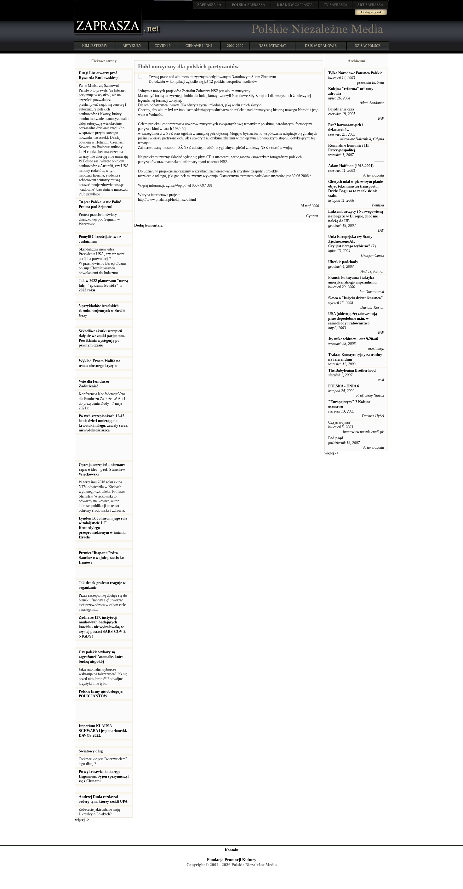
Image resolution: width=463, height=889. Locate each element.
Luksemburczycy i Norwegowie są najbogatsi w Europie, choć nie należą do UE (355, 216)
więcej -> (82, 820)
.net (209, 5)
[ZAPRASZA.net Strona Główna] (108, 34)
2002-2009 (235, 46)
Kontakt (231, 850)
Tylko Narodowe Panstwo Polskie (355, 73)
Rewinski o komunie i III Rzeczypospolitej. (348, 147)
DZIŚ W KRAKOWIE (321, 46)
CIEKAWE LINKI (199, 46)
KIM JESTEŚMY (94, 46)
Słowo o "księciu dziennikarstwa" (355, 298)
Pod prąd (335, 438)
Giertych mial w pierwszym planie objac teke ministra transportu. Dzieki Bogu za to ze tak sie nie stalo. (355, 188)
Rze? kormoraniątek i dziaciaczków (345, 127)
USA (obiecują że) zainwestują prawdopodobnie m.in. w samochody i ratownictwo (352, 318)
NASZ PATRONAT (272, 46)
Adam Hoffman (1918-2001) (351, 166)
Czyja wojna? (339, 422)
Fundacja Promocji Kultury (231, 859)
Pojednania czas (341, 109)
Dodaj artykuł (371, 12)
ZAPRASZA (248, 5)
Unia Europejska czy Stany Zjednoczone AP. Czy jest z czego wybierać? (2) (352, 241)
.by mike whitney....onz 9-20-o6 (353, 339)
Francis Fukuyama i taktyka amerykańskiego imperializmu (352, 279)
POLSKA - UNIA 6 (343, 386)
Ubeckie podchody (343, 262)
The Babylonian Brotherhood (352, 370)
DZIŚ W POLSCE (367, 46)
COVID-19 (163, 46)
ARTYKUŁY (132, 46)
